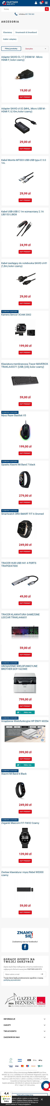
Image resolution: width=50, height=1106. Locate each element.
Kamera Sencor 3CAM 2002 (16, 314)
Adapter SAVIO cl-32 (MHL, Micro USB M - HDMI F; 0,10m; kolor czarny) (23, 110)
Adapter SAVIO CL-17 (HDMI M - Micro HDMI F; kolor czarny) (21, 58)
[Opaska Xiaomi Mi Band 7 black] (25, 479)
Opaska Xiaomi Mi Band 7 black (18, 464)
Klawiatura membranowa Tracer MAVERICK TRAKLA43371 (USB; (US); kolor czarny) (24, 365)
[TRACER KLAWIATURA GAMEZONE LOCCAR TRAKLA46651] (25, 631)
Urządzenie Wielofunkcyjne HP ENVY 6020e (24, 721)
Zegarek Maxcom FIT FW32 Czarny (20, 823)
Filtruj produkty (11, 49)
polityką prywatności (12, 980)
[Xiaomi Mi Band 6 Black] (25, 788)
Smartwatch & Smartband (26, 32)
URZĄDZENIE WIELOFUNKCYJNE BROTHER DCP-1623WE (19, 667)
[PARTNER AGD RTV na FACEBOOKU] (25, 948)
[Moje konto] (36, 3)
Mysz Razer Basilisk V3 (13, 415)
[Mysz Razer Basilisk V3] (25, 430)
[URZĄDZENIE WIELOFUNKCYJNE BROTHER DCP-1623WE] (25, 683)
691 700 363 (29, 14)
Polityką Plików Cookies (25, 1100)
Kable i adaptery (10, 39)
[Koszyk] (41, 3)
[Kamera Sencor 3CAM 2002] (25, 329)
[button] (46, 3)
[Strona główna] (17, 3)
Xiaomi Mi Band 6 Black (14, 773)
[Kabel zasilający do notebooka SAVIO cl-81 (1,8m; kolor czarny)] (25, 280)
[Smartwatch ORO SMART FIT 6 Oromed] (25, 528)
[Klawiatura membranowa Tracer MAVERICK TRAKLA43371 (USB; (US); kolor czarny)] (25, 381)
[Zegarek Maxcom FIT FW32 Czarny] (25, 838)
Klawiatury (7, 32)
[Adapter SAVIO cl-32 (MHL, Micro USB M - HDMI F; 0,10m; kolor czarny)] (25, 125)
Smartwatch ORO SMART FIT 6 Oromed (22, 513)
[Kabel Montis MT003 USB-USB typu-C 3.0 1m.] (25, 177)
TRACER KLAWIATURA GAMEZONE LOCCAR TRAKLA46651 (20, 616)
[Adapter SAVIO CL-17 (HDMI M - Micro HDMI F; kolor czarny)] (25, 74)
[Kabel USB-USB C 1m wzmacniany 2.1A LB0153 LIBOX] (25, 228)
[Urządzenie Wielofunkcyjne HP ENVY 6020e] (25, 736)
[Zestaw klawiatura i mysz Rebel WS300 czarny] (25, 889)
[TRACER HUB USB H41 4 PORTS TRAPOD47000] (25, 580)
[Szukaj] (47, 9)
